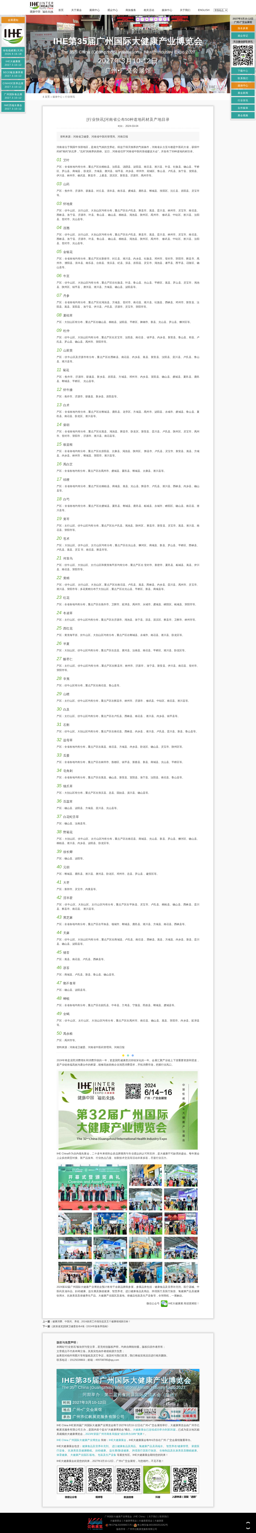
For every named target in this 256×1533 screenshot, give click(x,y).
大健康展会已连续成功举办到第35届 (154, 1429)
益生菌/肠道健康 (119, 1450)
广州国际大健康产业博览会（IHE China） (126, 1516)
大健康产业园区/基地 (82, 1454)
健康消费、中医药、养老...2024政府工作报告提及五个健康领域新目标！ (91, 1321)
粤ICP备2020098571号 (120, 1525)
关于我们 (185, 10)
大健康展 (158, 1520)
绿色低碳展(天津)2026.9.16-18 (13, 52)
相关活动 (149, 10)
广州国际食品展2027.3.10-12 (13, 96)
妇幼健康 (100, 1450)
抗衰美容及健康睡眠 (80, 1450)
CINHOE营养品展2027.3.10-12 (13, 85)
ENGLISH (204, 10)
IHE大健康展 (176, 1303)
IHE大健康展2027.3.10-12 (13, 63)
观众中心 (112, 10)
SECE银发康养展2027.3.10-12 (13, 74)
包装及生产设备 (107, 1454)
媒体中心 (167, 10)
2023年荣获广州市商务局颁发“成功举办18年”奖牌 (113, 1433)
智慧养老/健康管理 (177, 1446)
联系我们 (164, 1516)
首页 (61, 10)
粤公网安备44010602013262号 (152, 1525)
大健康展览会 (145, 1520)
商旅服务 (131, 10)
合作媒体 (243, 107)
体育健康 (62, 1454)
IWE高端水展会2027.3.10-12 (13, 107)
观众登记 (243, 35)
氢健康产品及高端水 (151, 1446)
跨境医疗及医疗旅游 (144, 1450)
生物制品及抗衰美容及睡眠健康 (178, 1450)
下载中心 (243, 70)
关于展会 (76, 10)
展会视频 (243, 115)
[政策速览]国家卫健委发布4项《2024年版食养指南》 (81, 1326)
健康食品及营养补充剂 (95, 1446)
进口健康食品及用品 (124, 1446)
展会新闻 (243, 92)
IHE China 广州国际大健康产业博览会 (78, 1440)
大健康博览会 (130, 1520)
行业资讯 (70, 96)
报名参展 (243, 28)
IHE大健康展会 (117, 1440)
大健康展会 (115, 1520)
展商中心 (94, 10)
